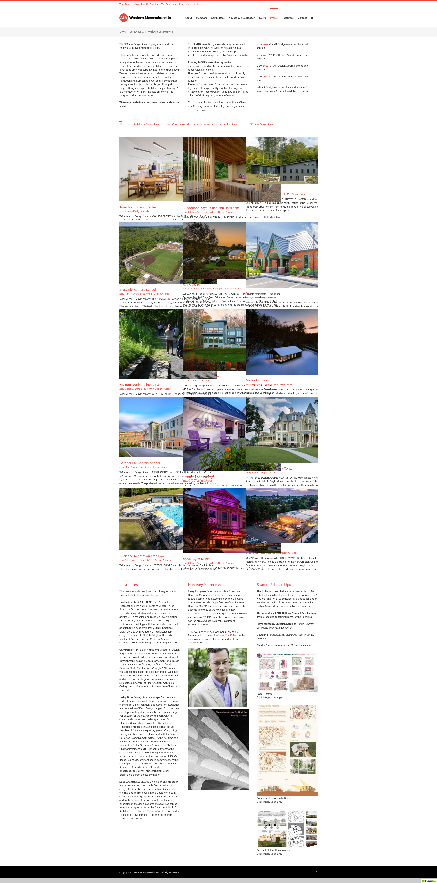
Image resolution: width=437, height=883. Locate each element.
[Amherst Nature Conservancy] (287, 810)
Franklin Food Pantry (198, 477)
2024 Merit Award (255, 384)
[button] (312, 17)
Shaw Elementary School (137, 289)
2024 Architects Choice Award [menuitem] (144, 124)
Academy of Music (196, 559)
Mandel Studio (256, 380)
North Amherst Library (262, 293)
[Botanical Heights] (287, 654)
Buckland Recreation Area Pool (142, 556)
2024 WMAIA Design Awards (134, 211)
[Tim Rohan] (217, 649)
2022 (265, 44)
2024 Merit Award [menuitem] (229, 124)
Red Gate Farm (194, 284)
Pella (229, 55)
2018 (265, 65)
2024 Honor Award (129, 294)
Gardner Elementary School (139, 463)
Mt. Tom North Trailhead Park (140, 384)
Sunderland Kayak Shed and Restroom (211, 208)
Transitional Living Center (137, 207)
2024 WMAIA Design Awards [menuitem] (260, 124)
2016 (265, 76)
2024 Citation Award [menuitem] (177, 124)
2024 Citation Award (193, 212)
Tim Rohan (231, 635)
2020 (266, 55)
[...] (292, 210)
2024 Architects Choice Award (198, 288)
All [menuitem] (120, 124)
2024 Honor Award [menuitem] (204, 124)
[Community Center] (287, 706)
